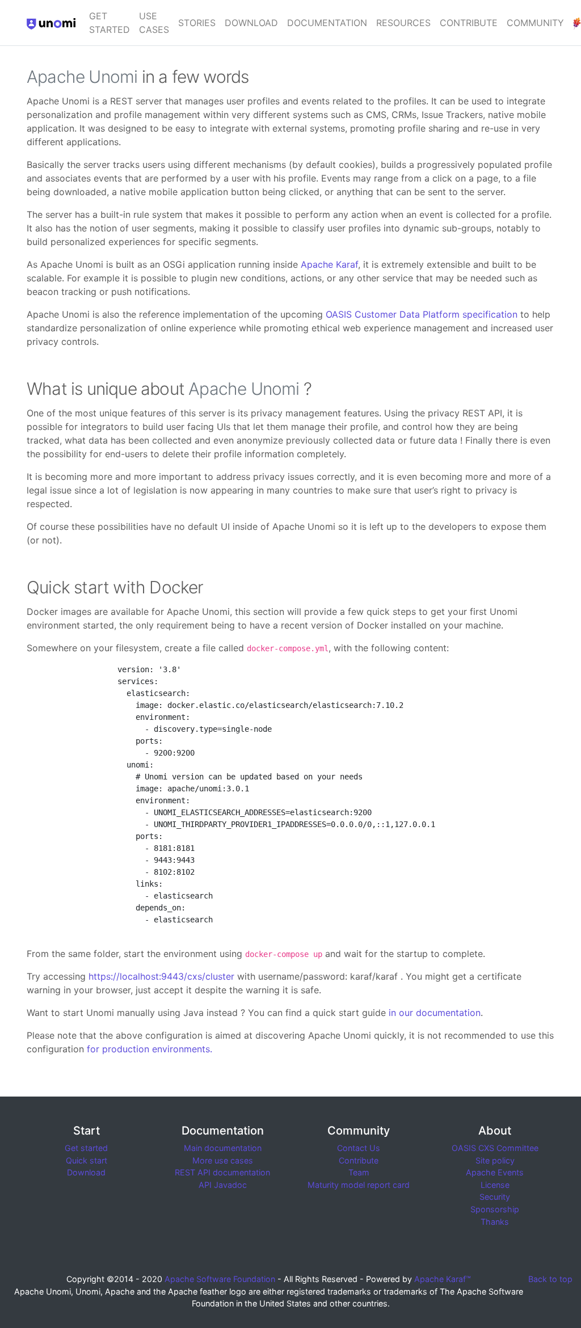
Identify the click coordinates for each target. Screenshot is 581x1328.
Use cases (154, 22)
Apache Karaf (329, 264)
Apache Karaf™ (442, 1279)
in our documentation (435, 1012)
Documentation (327, 22)
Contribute (469, 22)
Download (251, 22)
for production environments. (149, 1049)
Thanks (495, 1221)
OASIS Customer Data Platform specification (421, 314)
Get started (109, 22)
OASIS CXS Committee (495, 1148)
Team (358, 1172)
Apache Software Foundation (220, 1279)
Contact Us (358, 1148)
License (495, 1185)
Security (494, 1196)
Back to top (550, 1279)
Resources (403, 22)
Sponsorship (494, 1209)
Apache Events (495, 1172)
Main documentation (223, 1148)
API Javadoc (223, 1185)
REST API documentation (222, 1172)
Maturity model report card (359, 1185)
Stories (197, 22)
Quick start (86, 1160)
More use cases (222, 1160)
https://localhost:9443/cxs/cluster (161, 976)
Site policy (495, 1160)
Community (535, 22)
